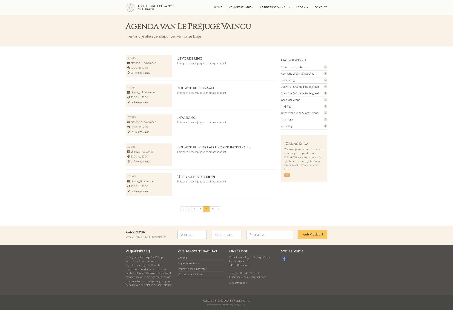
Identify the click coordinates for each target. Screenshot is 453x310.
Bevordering (288, 80)
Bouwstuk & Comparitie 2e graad (300, 93)
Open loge (287, 119)
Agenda (182, 258)
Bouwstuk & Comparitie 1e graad (300, 86)
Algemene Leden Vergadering (297, 73)
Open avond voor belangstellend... (300, 113)
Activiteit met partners (293, 67)
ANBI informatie (238, 282)
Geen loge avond (290, 100)
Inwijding (286, 106)
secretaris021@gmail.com (251, 277)
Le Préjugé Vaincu (274, 7)
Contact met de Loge (190, 274)
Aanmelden (313, 234)
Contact (320, 7)
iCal (287, 175)
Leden (301, 7)
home (218, 7)
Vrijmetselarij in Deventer (192, 268)
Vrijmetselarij (240, 7)
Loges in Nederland (189, 263)
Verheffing (286, 126)
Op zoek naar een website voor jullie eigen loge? (226, 305)
